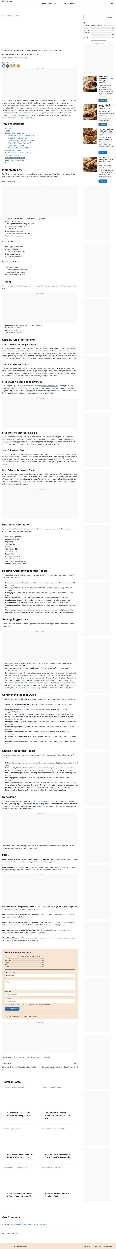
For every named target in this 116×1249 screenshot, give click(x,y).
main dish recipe (32, 110)
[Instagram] (14, 66)
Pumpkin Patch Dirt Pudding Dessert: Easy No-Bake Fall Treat (106, 132)
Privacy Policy (97, 1246)
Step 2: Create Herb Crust (17, 138)
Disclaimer (87, 1246)
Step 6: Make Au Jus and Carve (19, 148)
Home (43, 4)
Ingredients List (10, 128)
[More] (18, 66)
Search (109, 17)
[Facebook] (4, 66)
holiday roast (20, 1057)
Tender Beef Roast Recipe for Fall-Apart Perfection (28, 1224)
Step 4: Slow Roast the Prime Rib (20, 143)
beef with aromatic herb (45, 801)
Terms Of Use (108, 1246)
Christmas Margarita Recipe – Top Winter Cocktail (60, 1065)
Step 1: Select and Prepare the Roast (21, 135)
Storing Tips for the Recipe (15, 160)
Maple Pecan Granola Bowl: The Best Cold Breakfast (106, 79)
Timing (7, 131)
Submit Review (12, 1008)
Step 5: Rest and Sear (16, 145)
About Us (62, 4)
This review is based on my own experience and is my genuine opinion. (29, 1004)
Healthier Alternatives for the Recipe (18, 153)
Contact (71, 4)
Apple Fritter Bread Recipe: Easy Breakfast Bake (106, 107)
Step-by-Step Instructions (14, 133)
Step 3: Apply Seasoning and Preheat (22, 140)
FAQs (7, 162)
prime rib (46, 1057)
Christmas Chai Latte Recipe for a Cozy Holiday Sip (19, 1066)
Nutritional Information (13, 150)
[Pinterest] (7, 66)
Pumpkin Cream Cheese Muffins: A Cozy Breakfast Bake (106, 160)
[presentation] (21, 1097)
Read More (103, 100)
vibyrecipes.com (9, 57)
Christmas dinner (8, 1057)
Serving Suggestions (12, 155)
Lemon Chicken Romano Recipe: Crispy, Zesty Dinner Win (57, 1115)
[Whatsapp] (11, 66)
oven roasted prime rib (49, 386)
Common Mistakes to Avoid (15, 158)
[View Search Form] (112, 3)
